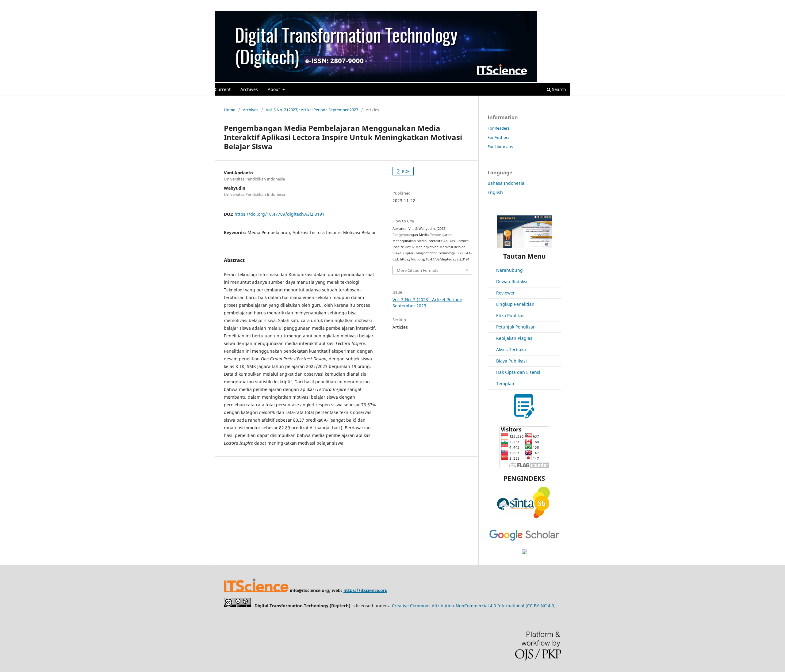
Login (565, 4)
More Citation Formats (417, 270)
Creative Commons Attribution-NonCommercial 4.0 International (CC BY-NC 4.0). (474, 606)
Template (505, 383)
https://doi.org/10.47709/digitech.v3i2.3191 (279, 214)
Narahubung (509, 270)
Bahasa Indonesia (506, 183)
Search (558, 89)
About (274, 89)
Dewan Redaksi (511, 281)
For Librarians (500, 146)
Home (229, 109)
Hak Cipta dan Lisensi (518, 372)
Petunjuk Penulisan (516, 327)
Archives (249, 89)
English (495, 192)
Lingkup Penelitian (515, 304)
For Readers (498, 128)
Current (223, 89)
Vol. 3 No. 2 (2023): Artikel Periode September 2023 (312, 109)
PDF (405, 171)
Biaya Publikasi (511, 361)
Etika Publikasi (511, 315)
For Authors (498, 137)
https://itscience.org (365, 590)
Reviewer (505, 293)
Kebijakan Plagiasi (515, 338)
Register (545, 4)
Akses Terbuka (511, 349)
